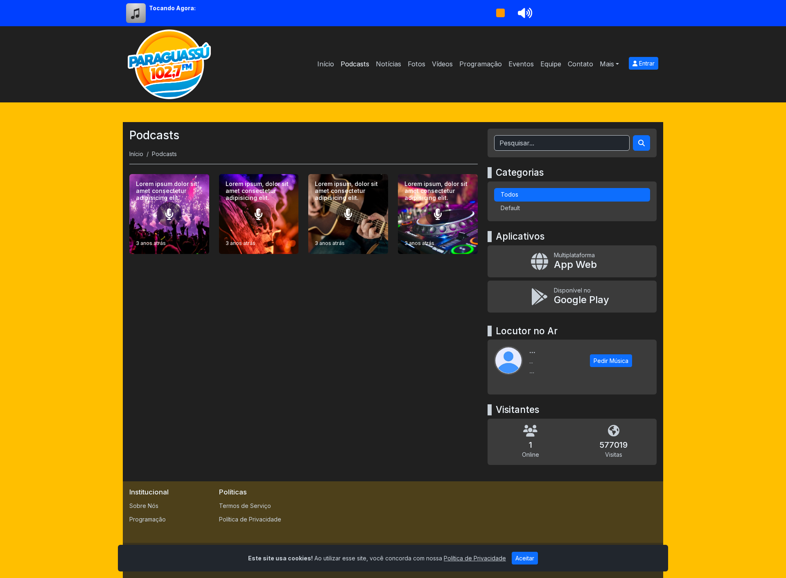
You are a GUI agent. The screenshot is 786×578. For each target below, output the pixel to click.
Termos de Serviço (245, 505)
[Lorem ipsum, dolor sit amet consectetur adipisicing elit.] (259, 214)
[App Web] (572, 261)
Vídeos (442, 64)
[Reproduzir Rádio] (500, 13)
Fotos (416, 64)
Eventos (521, 64)
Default (510, 207)
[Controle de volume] (523, 13)
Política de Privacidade (250, 519)
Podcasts (355, 64)
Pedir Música (611, 360)
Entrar (646, 63)
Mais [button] (607, 64)
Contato (580, 64)
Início (325, 64)
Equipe (550, 64)
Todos (509, 194)
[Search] (641, 143)
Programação (480, 64)
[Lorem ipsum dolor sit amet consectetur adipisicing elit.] (169, 214)
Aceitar (524, 558)
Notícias (388, 64)
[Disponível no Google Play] (572, 297)
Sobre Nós (143, 505)
